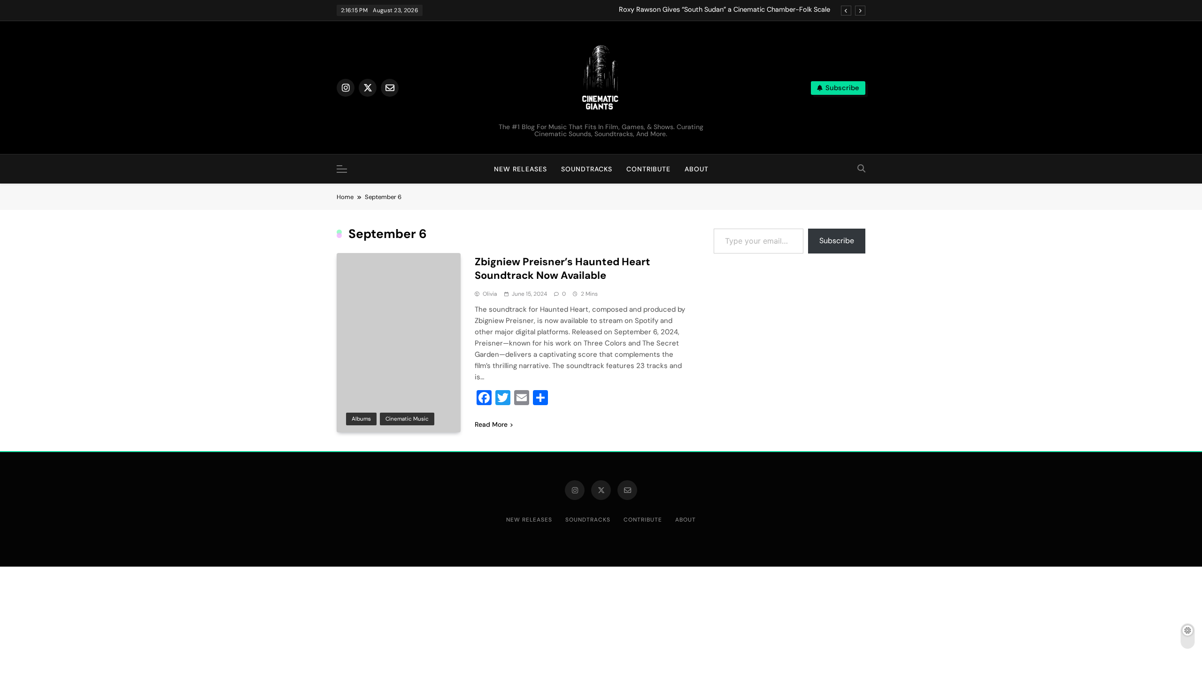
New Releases (520, 169)
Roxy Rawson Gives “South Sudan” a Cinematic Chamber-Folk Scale (724, 10)
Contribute (648, 169)
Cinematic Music (407, 418)
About (697, 169)
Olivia (490, 294)
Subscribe (836, 241)
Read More (491, 424)
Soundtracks (586, 169)
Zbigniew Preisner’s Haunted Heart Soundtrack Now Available (562, 268)
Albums (361, 418)
